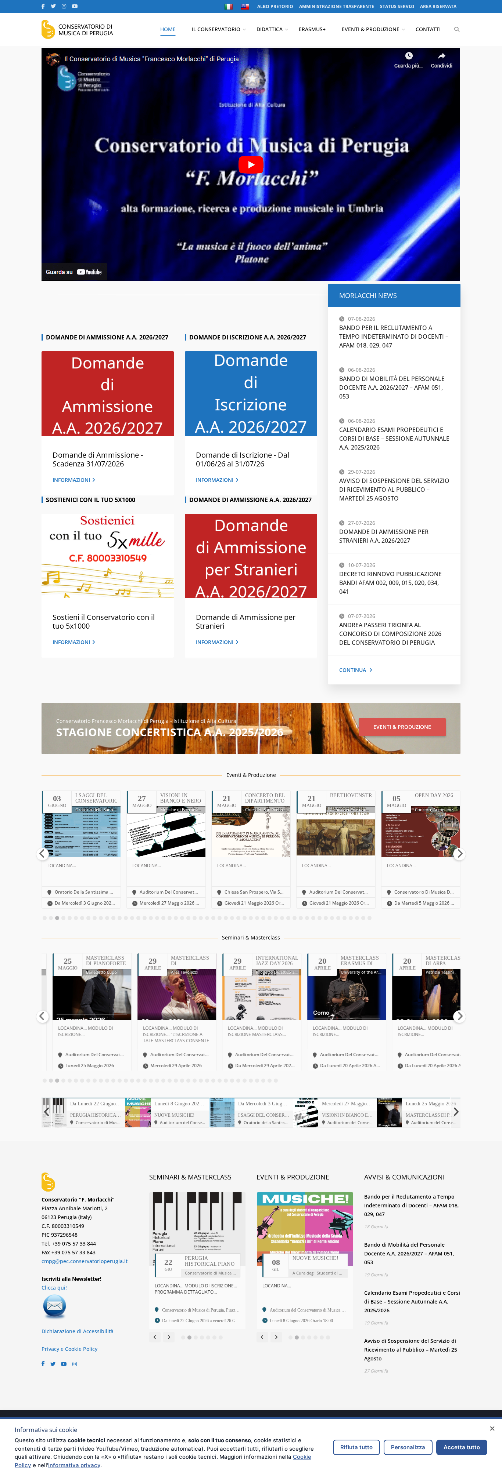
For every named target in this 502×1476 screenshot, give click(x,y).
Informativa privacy (74, 1465)
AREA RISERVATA (438, 6)
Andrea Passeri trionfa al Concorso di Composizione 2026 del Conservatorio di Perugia (390, 634)
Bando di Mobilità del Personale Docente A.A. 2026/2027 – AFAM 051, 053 (392, 387)
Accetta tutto (462, 1447)
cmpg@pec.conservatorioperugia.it (85, 1261)
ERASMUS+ (312, 29)
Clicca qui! (54, 1287)
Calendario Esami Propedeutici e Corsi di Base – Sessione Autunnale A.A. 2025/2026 (394, 438)
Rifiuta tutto (356, 1447)
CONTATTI (428, 29)
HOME (168, 29)
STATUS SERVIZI (397, 6)
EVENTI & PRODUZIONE (370, 29)
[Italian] (229, 6)
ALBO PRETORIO (275, 6)
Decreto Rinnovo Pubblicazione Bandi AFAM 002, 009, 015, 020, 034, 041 (390, 583)
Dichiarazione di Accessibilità (78, 1331)
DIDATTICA (270, 29)
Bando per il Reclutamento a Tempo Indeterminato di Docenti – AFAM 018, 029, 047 (393, 336)
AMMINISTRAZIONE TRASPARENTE (336, 6)
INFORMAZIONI (71, 479)
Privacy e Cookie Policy (69, 1348)
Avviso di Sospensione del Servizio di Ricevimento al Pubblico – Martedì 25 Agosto (394, 489)
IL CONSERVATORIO (216, 29)
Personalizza (408, 1447)
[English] (246, 6)
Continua (352, 669)
